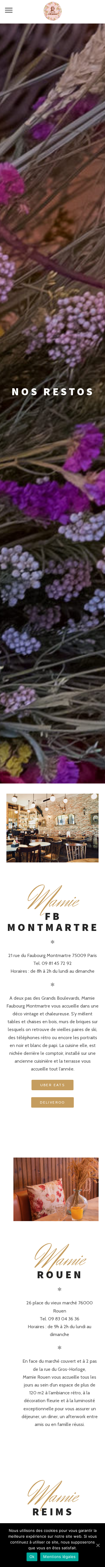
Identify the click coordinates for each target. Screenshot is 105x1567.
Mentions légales (59, 1556)
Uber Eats (52, 1085)
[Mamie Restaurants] (52, 12)
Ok (32, 1556)
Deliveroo (52, 1102)
